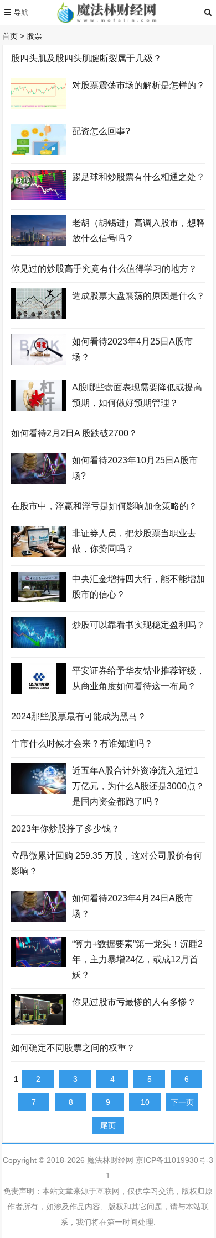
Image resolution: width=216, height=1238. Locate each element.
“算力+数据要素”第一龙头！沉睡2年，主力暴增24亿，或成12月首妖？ (137, 959)
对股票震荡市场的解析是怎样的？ (138, 85)
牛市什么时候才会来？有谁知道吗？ (82, 743)
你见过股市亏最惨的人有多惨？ (134, 1002)
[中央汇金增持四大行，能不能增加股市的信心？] (38, 599)
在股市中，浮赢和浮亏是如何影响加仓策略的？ (104, 506)
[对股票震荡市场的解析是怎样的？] (38, 106)
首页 (10, 35)
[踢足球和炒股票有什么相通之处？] (38, 197)
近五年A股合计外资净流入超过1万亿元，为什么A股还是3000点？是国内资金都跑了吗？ (138, 786)
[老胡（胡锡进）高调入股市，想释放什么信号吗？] (38, 243)
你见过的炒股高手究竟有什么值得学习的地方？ (104, 268)
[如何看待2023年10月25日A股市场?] (38, 481)
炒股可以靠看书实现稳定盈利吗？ (138, 624)
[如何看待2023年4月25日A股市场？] (38, 362)
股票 (34, 35)
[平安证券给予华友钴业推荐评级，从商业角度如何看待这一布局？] (38, 691)
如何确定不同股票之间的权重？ (73, 1047)
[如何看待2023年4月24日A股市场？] (38, 918)
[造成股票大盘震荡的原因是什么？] (38, 316)
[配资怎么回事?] (38, 151)
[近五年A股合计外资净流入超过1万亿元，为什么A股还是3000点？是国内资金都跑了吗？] (38, 791)
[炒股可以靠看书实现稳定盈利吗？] (38, 645)
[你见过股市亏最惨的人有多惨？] (38, 1022)
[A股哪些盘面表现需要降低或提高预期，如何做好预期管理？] (38, 408)
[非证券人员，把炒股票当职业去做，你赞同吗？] (38, 553)
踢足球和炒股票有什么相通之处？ (138, 177)
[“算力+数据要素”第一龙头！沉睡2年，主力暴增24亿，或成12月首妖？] (38, 964)
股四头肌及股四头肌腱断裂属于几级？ (86, 58)
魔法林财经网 (110, 1160)
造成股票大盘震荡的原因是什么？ (138, 295)
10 (145, 1102)
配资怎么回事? (101, 131)
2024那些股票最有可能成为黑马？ (78, 716)
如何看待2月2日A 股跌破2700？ (74, 433)
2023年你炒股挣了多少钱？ (65, 828)
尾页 (108, 1125)
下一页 (182, 1102)
